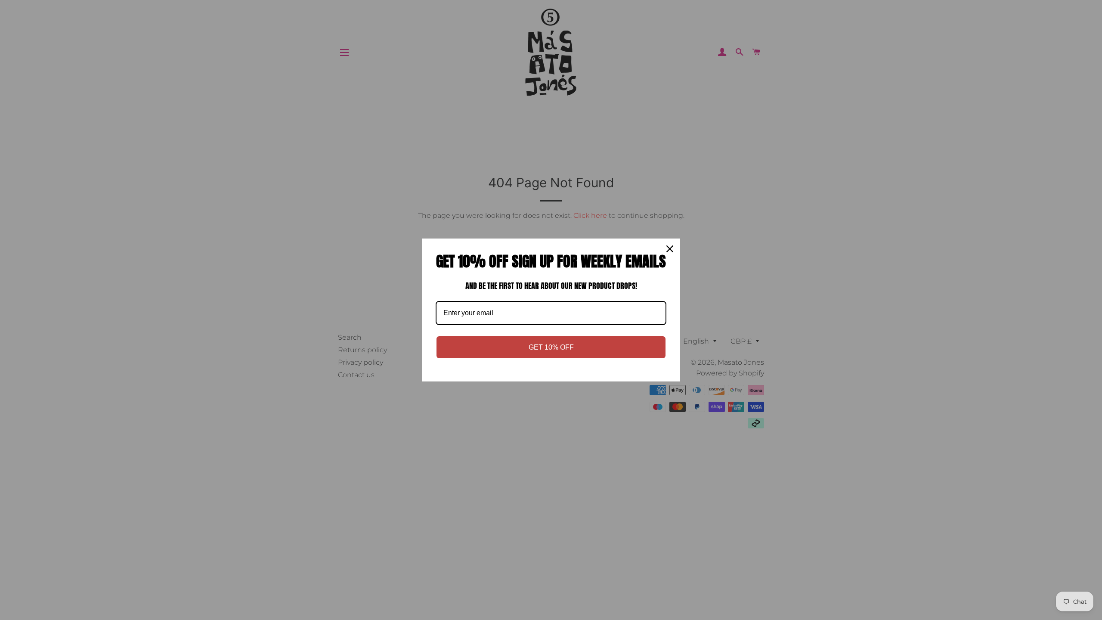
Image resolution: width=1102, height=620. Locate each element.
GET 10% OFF (551, 347)
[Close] (669, 249)
